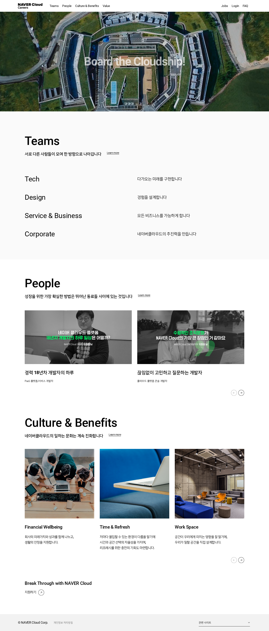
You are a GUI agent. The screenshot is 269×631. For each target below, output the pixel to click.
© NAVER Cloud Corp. (33, 622)
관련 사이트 (205, 622)
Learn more (113, 152)
